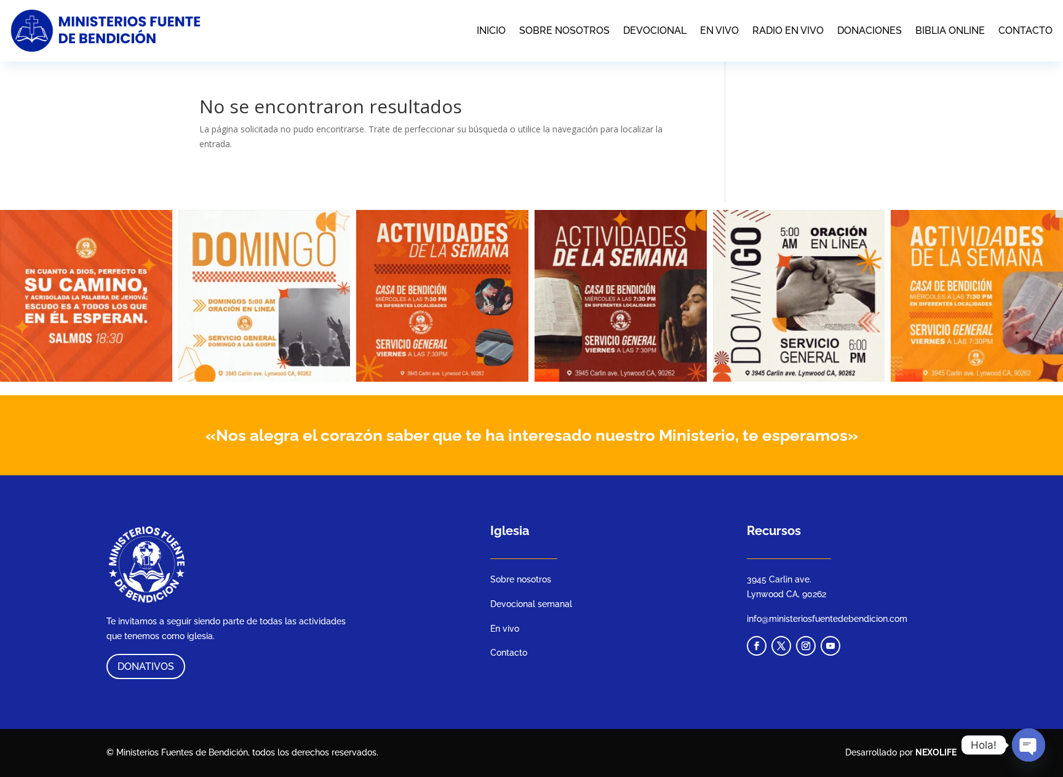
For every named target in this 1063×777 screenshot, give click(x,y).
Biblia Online (950, 30)
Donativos (145, 666)
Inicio (491, 30)
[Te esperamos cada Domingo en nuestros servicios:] (264, 296)
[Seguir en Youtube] (830, 646)
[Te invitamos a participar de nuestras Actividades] (442, 296)
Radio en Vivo (788, 30)
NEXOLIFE (936, 752)
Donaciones (869, 30)
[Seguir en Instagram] (806, 646)
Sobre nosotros (564, 30)
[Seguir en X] (781, 646)
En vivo (719, 30)
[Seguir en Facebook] (756, 646)
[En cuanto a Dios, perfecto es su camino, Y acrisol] (86, 296)
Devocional (655, 30)
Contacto (1025, 30)
